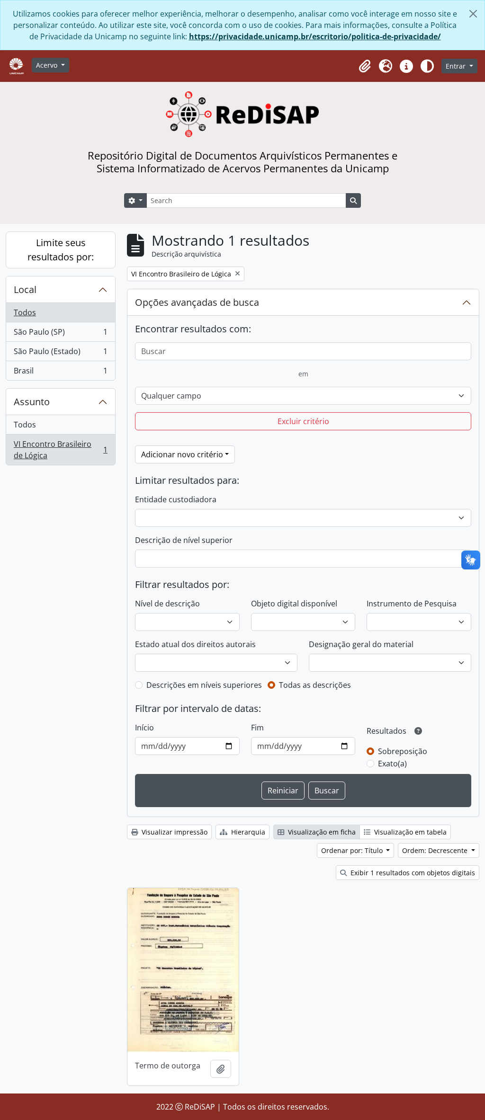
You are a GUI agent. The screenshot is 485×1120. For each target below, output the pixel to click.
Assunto (32, 401)
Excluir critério (303, 421)
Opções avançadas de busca (197, 302)
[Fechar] (473, 13)
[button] (364, 66)
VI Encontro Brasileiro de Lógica (60, 450)
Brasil (60, 372)
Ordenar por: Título (353, 850)
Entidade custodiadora (175, 499)
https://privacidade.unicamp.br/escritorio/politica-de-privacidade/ (315, 36)
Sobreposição (402, 751)
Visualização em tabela (409, 831)
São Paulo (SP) (60, 334)
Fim (257, 727)
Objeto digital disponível (294, 603)
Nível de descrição (167, 603)
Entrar (456, 66)
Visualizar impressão (173, 831)
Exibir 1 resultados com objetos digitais (412, 872)
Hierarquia (247, 831)
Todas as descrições (315, 685)
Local (25, 289)
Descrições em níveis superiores (204, 685)
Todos (25, 312)
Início (144, 727)
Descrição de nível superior (184, 540)
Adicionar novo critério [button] (182, 454)
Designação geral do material (361, 644)
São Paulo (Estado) (60, 353)
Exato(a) (392, 763)
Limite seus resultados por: (60, 249)
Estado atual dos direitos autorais (195, 644)
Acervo (47, 65)
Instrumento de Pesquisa (412, 603)
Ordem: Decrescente (435, 850)
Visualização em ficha (321, 831)
